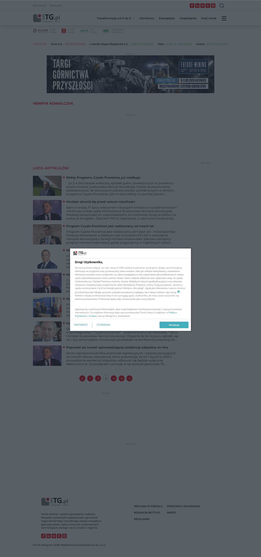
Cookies (93, 316)
